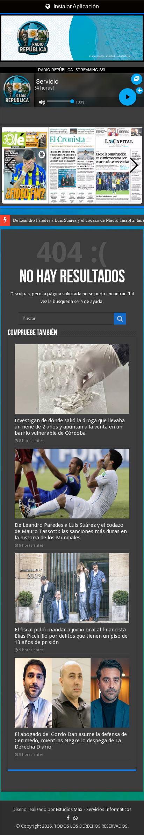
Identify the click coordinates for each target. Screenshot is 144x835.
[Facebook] (68, 818)
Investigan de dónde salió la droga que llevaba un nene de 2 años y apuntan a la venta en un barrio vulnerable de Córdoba (70, 426)
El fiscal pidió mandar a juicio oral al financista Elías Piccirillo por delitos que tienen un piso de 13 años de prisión (71, 636)
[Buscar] (120, 319)
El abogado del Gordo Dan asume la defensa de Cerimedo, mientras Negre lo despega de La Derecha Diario (71, 740)
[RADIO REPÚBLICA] (72, 38)
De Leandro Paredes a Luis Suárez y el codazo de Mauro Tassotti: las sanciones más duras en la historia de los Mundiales (71, 531)
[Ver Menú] (9, 31)
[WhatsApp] (75, 818)
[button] (134, 165)
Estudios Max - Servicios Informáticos (93, 809)
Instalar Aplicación (75, 6)
